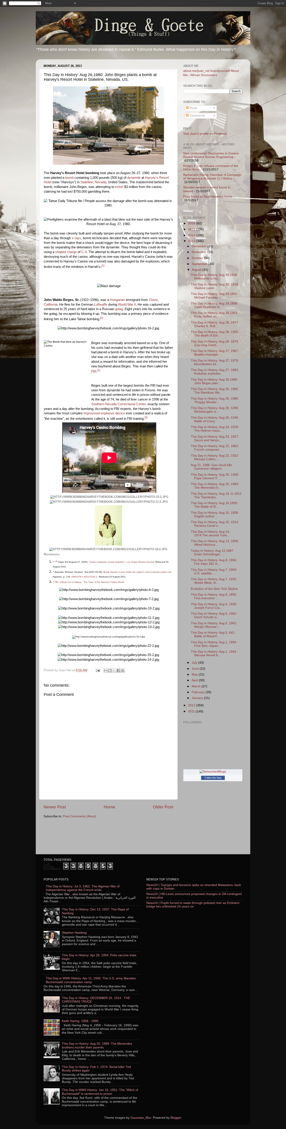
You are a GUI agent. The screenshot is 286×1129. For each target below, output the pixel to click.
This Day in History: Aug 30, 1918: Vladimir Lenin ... (215, 286)
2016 (192, 223)
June (196, 668)
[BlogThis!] (110, 670)
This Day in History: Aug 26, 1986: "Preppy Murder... (215, 400)
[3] (146, 417)
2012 (192, 705)
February (199, 692)
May (195, 674)
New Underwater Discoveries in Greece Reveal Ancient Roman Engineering (211, 155)
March (197, 686)
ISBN (74, 576)
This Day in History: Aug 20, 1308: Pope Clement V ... (215, 476)
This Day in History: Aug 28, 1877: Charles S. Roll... (215, 324)
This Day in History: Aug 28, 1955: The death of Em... (215, 333)
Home (109, 807)
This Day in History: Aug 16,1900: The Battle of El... (214, 504)
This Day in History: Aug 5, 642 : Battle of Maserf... (213, 634)
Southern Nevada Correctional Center (118, 404)
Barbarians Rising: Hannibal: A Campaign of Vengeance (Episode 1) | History (212, 176)
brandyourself (220, 70)
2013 (192, 241)
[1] (102, 265)
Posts (193, 108)
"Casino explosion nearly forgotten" (107, 562)
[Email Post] (97, 670)
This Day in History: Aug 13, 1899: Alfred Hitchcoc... (215, 542)
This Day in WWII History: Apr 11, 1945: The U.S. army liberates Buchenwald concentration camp (91, 980)
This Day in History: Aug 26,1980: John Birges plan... (214, 381)
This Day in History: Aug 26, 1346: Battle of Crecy (215, 419)
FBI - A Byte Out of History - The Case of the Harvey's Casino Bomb (89, 582)
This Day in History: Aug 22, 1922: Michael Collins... (215, 457)
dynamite (134, 177)
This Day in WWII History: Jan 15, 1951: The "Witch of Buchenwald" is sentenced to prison (100, 1091)
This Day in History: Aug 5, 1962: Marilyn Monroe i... (214, 625)
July (195, 662)
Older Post (163, 807)
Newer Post (55, 807)
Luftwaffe (100, 304)
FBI (93, 371)
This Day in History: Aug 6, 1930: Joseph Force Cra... (214, 606)
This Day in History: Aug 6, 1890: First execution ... (214, 596)
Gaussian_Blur (140, 1117)
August (197, 269)
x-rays (76, 238)
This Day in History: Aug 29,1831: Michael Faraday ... (214, 295)
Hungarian (117, 300)
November (199, 252)
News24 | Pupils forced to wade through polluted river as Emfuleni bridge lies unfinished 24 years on (192, 904)
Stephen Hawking (74, 932)
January (198, 698)
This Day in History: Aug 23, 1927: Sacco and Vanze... (215, 438)
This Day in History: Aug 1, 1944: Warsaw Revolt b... (214, 653)
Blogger (175, 1117)
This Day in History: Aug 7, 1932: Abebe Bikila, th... (214, 580)
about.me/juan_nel (196, 70)
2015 (192, 229)
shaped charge (66, 252)
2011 (192, 711)
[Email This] (105, 670)
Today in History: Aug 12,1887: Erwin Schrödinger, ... (212, 552)
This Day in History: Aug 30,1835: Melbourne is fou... (214, 276)
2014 (192, 235)
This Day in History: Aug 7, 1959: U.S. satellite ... (214, 571)
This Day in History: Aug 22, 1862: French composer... (215, 447)
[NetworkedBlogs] (213, 771)
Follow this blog (213, 777)
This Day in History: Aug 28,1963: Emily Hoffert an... (214, 314)
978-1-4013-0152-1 (87, 576)
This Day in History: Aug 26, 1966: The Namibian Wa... (215, 390)
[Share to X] (114, 670)
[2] (101, 318)
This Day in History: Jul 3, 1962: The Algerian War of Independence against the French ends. (83, 888)
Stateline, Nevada (93, 182)
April (195, 680)
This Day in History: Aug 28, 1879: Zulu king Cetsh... (215, 343)
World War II (127, 304)
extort (119, 187)
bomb (69, 177)
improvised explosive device (104, 413)
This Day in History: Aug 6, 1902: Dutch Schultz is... (214, 615)
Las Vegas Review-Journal (140, 562)
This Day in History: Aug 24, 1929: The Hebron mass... (215, 428)
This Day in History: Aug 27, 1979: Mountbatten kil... (215, 362)
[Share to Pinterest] (122, 670)
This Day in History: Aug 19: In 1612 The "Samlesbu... (216, 495)
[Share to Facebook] (118, 670)
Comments (197, 115)
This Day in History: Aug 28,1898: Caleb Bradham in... (214, 305)
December (199, 246)
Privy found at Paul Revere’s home (207, 196)
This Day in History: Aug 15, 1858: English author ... (215, 514)
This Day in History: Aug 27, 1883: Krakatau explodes (215, 371)
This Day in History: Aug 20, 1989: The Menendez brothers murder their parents (97, 1045)
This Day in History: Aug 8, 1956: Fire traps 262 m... (214, 561)
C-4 (84, 252)
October (198, 258)
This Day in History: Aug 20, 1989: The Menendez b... (215, 485)
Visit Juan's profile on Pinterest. (205, 133)
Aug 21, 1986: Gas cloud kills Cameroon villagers (211, 466)
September (200, 264)
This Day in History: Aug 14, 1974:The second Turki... (210, 533)
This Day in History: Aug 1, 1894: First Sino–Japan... (214, 644)
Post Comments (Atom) (79, 816)
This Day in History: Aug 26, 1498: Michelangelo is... (215, 409)
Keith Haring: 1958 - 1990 (80, 1021)
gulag (119, 309)
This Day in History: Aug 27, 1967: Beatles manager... (215, 352)
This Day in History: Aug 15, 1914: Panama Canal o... (215, 523)
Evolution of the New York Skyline (214, 588)
